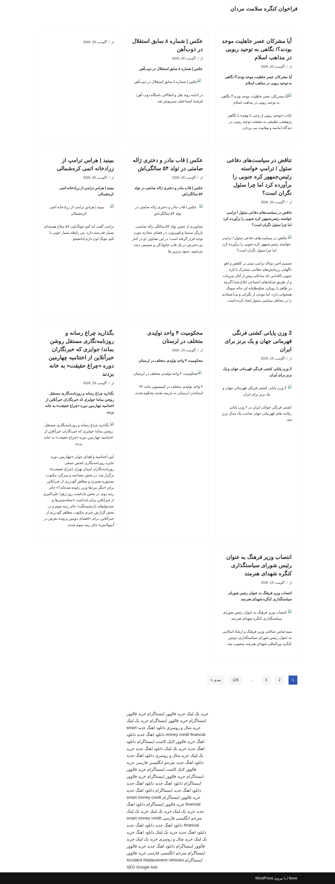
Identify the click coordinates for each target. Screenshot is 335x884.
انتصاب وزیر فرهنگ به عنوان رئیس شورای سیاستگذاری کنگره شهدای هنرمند (259, 565)
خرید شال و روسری (184, 727)
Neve (293, 878)
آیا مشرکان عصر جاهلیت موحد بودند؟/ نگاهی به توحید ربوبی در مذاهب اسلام (257, 49)
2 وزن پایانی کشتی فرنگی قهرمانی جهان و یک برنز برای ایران (258, 341)
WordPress (264, 878)
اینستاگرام (164, 790)
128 (235, 680)
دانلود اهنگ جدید (151, 727)
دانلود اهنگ (145, 832)
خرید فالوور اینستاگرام (166, 714)
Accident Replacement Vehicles (155, 860)
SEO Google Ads (141, 867)
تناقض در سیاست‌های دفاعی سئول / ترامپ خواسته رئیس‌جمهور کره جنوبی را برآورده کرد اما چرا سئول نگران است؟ (259, 176)
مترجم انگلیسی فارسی (155, 762)
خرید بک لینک (197, 714)
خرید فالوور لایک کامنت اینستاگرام (166, 741)
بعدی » (216, 680)
